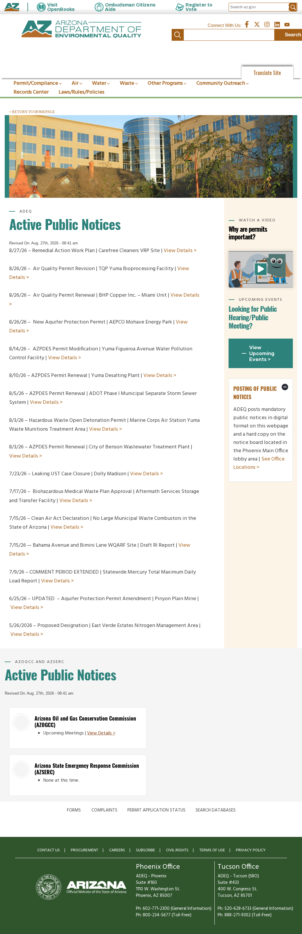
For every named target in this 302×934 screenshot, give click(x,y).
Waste (127, 83)
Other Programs (165, 83)
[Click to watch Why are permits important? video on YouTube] (261, 269)
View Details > (180, 250)
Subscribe (145, 850)
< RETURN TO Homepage (32, 112)
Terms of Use (212, 850)
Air (75, 83)
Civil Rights (177, 850)
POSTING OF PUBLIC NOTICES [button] (255, 393)
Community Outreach (220, 83)
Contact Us (48, 850)
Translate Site (267, 72)
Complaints (104, 810)
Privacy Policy (251, 850)
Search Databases (216, 810)
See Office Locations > (259, 463)
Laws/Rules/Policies (81, 92)
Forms (74, 810)
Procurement (84, 850)
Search (177, 35)
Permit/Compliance (36, 83)
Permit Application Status (156, 810)
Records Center (31, 92)
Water (99, 83)
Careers (117, 850)
